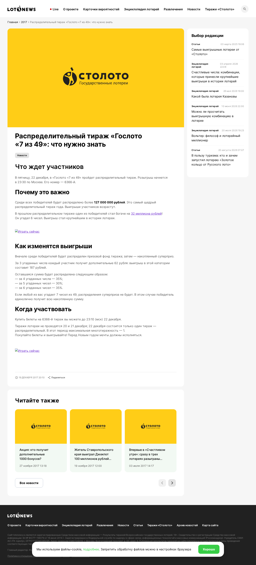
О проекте (70, 9)
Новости (193, 9)
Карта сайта (210, 525)
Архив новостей (187, 525)
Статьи (138, 525)
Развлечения (173, 9)
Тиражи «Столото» (219, 9)
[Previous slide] (162, 483)
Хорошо (209, 549)
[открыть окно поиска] (245, 9)
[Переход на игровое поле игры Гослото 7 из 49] (27, 231)
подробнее (91, 549)
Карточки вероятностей (101, 9)
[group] (41, 440)
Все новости (29, 483)
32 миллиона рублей (146, 213)
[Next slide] (172, 483)
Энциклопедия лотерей (141, 9)
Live (55, 9)
